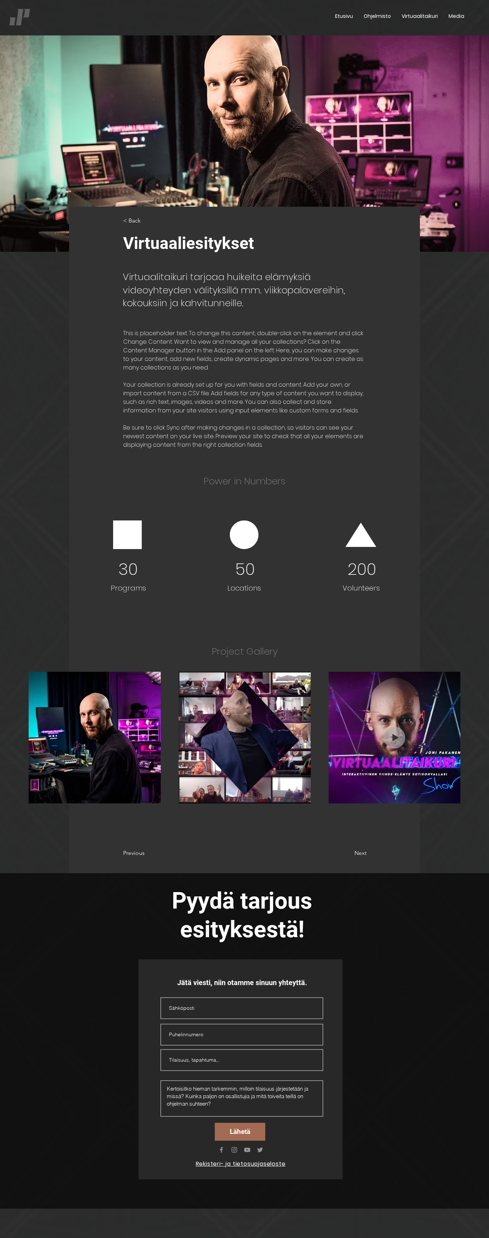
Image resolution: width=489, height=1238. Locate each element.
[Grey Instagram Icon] (234, 1150)
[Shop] (475, 16)
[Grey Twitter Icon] (260, 1150)
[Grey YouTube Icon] (247, 1150)
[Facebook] (221, 1150)
